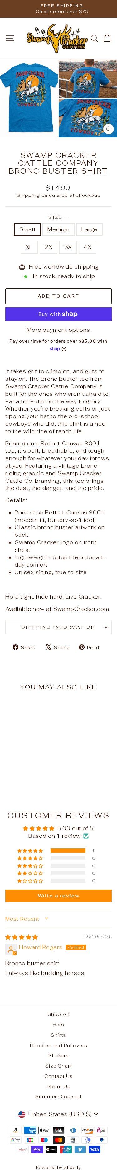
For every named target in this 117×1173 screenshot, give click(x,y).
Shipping (28, 195)
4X (87, 247)
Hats (58, 1025)
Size (58, 217)
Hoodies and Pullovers (58, 1045)
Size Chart (58, 1066)
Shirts (58, 1035)
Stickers (58, 1055)
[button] (30, 850)
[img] (21, 937)
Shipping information (58, 627)
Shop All (59, 1014)
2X (48, 247)
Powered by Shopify (58, 1167)
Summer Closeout (58, 1097)
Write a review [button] (59, 895)
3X (68, 247)
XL (29, 247)
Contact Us (58, 1076)
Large (89, 229)
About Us (59, 1087)
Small (27, 229)
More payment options (58, 329)
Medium (58, 229)
